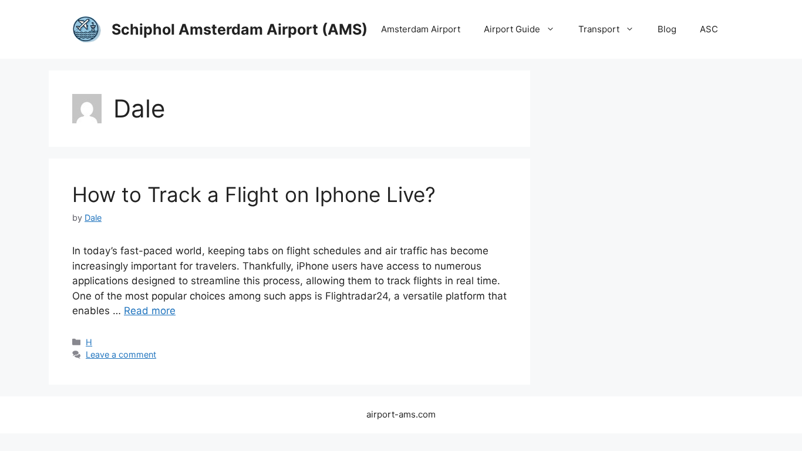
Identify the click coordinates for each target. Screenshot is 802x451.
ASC (709, 29)
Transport (598, 29)
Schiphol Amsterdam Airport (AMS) (240, 29)
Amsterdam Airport (420, 29)
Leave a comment (121, 354)
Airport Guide (512, 29)
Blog (667, 29)
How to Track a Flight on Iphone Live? (254, 194)
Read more (150, 311)
